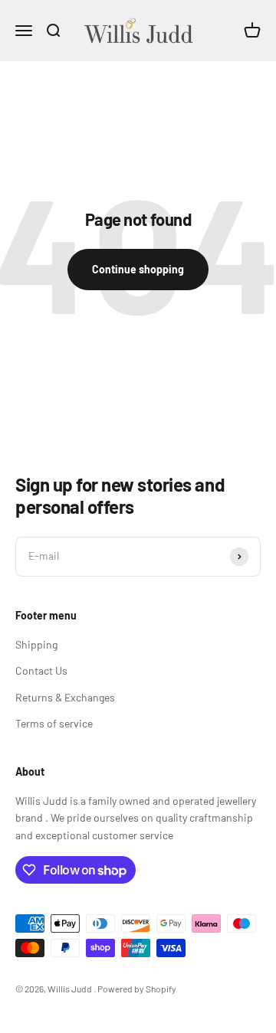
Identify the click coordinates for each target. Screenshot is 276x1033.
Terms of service (54, 723)
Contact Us (41, 670)
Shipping (36, 644)
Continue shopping (138, 269)
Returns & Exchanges (65, 697)
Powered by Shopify (136, 988)
